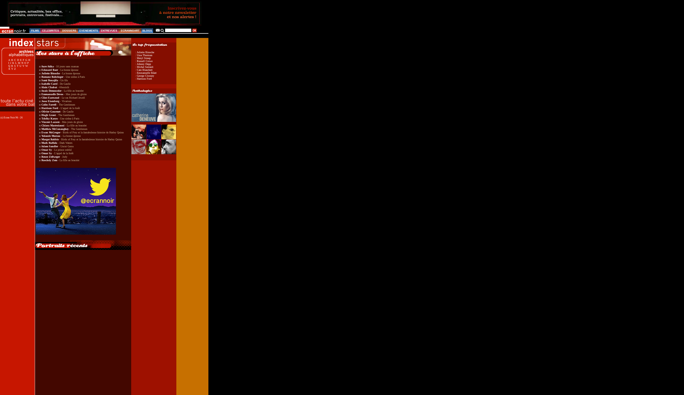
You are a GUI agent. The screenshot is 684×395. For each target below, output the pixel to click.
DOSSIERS (69, 30)
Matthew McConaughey (55, 128)
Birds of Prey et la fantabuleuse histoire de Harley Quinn (93, 132)
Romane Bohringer (52, 76)
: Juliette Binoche (144, 52)
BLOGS (147, 30)
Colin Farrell (48, 104)
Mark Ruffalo (49, 142)
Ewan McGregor (50, 132)
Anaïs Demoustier (51, 90)
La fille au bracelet (74, 90)
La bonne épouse (69, 69)
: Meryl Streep (143, 58)
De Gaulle (65, 83)
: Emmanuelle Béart (146, 72)
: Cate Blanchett (144, 69)
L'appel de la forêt (70, 108)
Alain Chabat (49, 87)
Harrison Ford (49, 108)
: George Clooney (144, 75)
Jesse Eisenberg (50, 101)
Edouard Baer (49, 69)
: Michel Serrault (144, 66)
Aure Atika (47, 66)
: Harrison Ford (143, 78)
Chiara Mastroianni (52, 125)
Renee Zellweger (50, 156)
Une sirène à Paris (75, 76)
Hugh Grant (48, 115)
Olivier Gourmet (50, 111)
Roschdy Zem (49, 160)
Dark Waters (66, 142)
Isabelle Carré (49, 83)
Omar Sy (46, 149)
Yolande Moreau (50, 135)
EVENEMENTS (88, 30)
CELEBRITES (50, 30)
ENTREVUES (109, 30)
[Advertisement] (20, 83)
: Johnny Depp (143, 64)
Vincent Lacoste (50, 122)
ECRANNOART (130, 30)
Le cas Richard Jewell (73, 97)
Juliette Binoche (50, 73)
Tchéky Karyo (49, 118)
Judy (64, 156)
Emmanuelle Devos (52, 94)
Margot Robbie (50, 139)
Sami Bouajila (49, 80)
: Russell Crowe (144, 61)
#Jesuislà (64, 87)
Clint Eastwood (50, 97)
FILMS (35, 30)
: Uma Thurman (143, 55)
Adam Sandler (49, 146)
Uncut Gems (67, 146)
